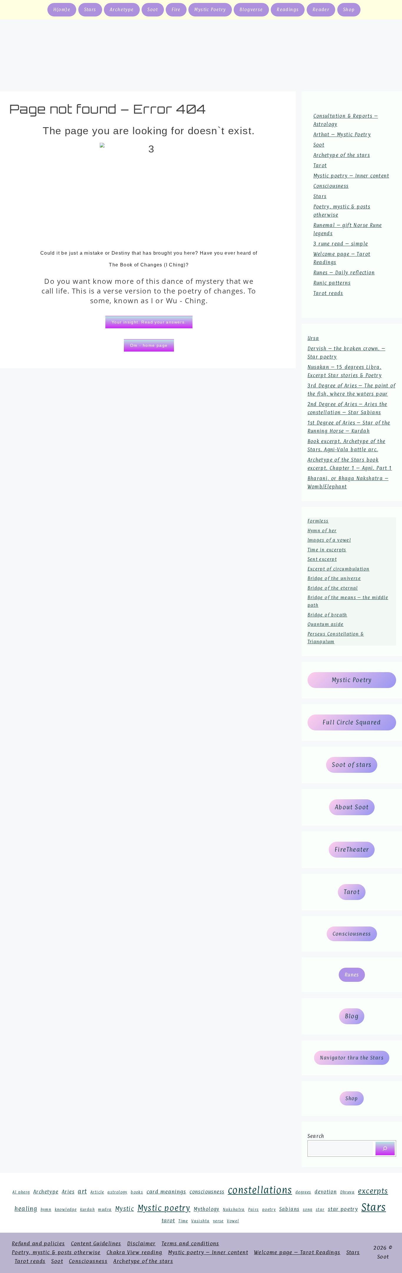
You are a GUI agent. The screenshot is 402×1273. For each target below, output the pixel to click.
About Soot (352, 807)
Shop (349, 9)
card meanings (166, 1191)
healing (25, 1208)
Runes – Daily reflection (344, 273)
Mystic (124, 1208)
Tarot (320, 165)
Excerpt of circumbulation (339, 569)
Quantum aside (326, 624)
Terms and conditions (190, 1243)
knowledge (66, 1209)
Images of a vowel (329, 540)
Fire (176, 9)
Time (183, 1221)
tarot (168, 1220)
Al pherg (21, 1192)
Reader (321, 9)
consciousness (207, 1192)
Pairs (253, 1209)
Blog (351, 1016)
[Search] (385, 1149)
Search (316, 1136)
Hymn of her (322, 530)
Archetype (122, 9)
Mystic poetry (163, 1208)
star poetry (343, 1209)
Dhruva (347, 1192)
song (308, 1209)
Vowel (233, 1221)
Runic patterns (332, 283)
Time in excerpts (327, 550)
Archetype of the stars (341, 155)
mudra (105, 1209)
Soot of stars (351, 764)
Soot (152, 9)
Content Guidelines (96, 1243)
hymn (46, 1209)
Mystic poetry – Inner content (351, 176)
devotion (326, 1192)
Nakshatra (234, 1209)
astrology (117, 1192)
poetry (269, 1209)
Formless (318, 521)
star (320, 1209)
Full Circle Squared (352, 722)
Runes (352, 975)
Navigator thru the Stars (351, 1058)
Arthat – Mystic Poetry (342, 134)
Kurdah (87, 1209)
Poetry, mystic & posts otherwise (56, 1252)
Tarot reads (328, 293)
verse (218, 1221)
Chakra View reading (134, 1252)
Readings (288, 9)
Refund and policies (38, 1243)
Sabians (289, 1209)
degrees (303, 1192)
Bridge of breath (327, 615)
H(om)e (61, 9)
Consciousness (331, 186)
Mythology (207, 1209)
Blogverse (251, 9)
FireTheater (352, 849)
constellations (260, 1190)
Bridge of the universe (334, 578)
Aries (68, 1192)
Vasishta (200, 1221)
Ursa (313, 338)
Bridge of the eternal (333, 588)
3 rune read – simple (340, 244)
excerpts (373, 1190)
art (82, 1191)
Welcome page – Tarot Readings (297, 1252)
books (137, 1192)
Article (97, 1192)
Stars (90, 9)
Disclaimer (141, 1243)
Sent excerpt (322, 559)
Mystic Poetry (210, 9)
